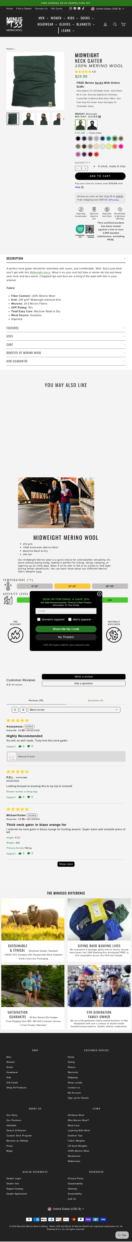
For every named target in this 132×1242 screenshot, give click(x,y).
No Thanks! (66, 637)
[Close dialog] (99, 594)
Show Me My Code (66, 629)
